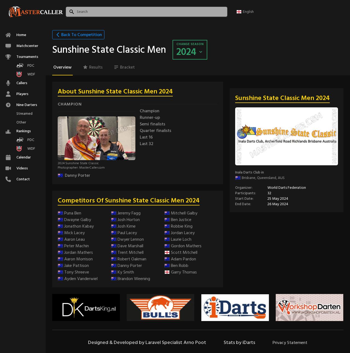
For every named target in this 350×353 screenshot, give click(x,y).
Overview (62, 67)
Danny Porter (77, 175)
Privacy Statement (290, 342)
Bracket (127, 67)
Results (96, 67)
